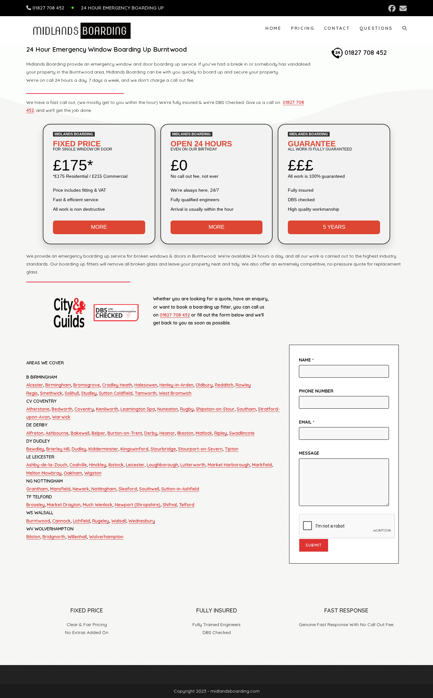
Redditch (224, 385)
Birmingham (58, 385)
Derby (150, 433)
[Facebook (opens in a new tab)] (391, 8)
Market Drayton (64, 505)
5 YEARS (334, 227)
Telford (186, 505)
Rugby (187, 409)
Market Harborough (229, 465)
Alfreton (34, 433)
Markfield (262, 465)
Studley (89, 393)
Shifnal (170, 505)
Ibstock (116, 465)
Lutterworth (192, 465)
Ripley (220, 433)
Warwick (61, 417)
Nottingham (103, 489)
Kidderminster (103, 449)
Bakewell (80, 433)
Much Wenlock (98, 505)
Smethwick (51, 393)
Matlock (204, 433)
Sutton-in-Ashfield (180, 489)
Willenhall (77, 537)
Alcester (34, 385)
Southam (246, 409)
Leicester (135, 465)
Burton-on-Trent (124, 433)
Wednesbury (141, 521)
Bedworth (62, 409)
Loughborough (162, 465)
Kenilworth (107, 409)
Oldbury (204, 385)
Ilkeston (185, 433)
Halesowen (145, 385)
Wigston (92, 473)
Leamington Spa (137, 409)
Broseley (35, 505)
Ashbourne (57, 433)
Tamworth (146, 393)
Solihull (72, 393)
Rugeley (100, 521)
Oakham (73, 473)
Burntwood (38, 521)
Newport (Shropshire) (137, 505)
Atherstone (37, 409)
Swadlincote (242, 433)
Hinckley (97, 465)
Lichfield (81, 521)
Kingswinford (134, 449)
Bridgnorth (53, 537)
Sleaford (128, 489)
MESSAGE (309, 453)
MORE (99, 227)
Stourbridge (163, 449)
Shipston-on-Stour (215, 409)
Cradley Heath (117, 385)
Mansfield (60, 489)
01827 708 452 (48, 8)
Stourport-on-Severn (200, 449)
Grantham (37, 489)
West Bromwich (175, 393)
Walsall (118, 521)
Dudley (79, 449)
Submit (314, 545)
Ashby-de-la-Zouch (46, 465)
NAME (306, 360)
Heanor (167, 433)
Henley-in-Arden (176, 385)
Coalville (78, 465)
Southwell (149, 489)
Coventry (84, 409)
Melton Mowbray (43, 473)
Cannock (61, 521)
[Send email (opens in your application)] (402, 8)
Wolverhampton (106, 537)
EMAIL (306, 422)
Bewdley (35, 449)
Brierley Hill (57, 449)
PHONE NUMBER (316, 391)
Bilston (33, 537)
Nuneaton (167, 409)
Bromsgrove (86, 385)
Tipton (231, 449)
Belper (98, 433)
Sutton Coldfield (115, 393)
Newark (81, 489)
